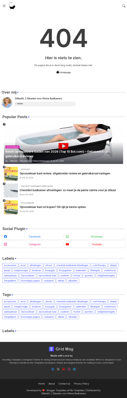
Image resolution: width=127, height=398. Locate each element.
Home (20, 103)
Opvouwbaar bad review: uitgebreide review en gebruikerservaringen (65, 173)
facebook (35, 236)
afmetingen (35, 265)
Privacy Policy (81, 383)
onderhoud (110, 270)
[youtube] (64, 369)
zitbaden (72, 280)
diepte (113, 265)
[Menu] (4, 6)
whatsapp (97, 236)
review (76, 275)
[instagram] (69, 369)
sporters (89, 275)
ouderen (64, 275)
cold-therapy (99, 265)
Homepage (65, 72)
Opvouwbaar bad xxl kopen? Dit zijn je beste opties (53, 207)
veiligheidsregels (106, 275)
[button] (124, 6)
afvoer (48, 265)
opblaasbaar (10, 275)
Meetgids (95, 270)
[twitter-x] (58, 369)
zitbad (61, 280)
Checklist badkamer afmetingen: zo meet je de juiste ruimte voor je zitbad (68, 190)
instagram (35, 244)
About (51, 383)
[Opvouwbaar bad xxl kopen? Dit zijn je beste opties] (11, 207)
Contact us (64, 383)
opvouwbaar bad (47, 275)
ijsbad (7, 270)
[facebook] (53, 369)
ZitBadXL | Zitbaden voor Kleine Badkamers (38, 98)
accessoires (10, 265)
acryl (23, 265)
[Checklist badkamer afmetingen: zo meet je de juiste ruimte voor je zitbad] (11, 191)
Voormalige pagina (30, 280)
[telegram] (74, 369)
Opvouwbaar (27, 275)
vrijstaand (49, 280)
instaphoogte (21, 270)
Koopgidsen (65, 270)
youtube (97, 244)
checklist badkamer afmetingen (72, 265)
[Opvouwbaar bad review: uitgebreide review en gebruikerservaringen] (11, 174)
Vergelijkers (10, 280)
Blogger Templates (56, 390)
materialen (81, 270)
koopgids (50, 270)
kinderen (36, 270)
